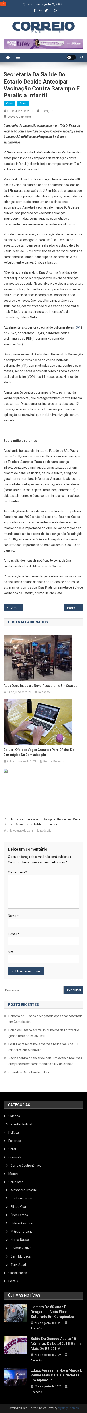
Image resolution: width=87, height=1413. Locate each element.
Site (11, 952)
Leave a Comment (19, 116)
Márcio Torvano (22, 1231)
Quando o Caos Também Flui (28, 1072)
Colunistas (15, 1182)
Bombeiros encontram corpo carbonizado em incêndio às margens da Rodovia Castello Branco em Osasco (17, 608)
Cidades (14, 1116)
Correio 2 (14, 1157)
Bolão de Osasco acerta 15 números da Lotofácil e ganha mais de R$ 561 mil (43, 1033)
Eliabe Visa (18, 1207)
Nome (13, 916)
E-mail (13, 934)
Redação (47, 111)
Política (13, 1132)
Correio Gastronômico (26, 1165)
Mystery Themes (68, 1408)
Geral (23, 103)
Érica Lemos (19, 1215)
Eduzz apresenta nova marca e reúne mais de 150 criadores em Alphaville (43, 1047)
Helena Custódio (22, 1223)
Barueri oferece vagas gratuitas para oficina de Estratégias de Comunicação (39, 752)
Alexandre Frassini (24, 1190)
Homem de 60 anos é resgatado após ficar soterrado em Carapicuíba (45, 1019)
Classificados (17, 1273)
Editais (13, 1281)
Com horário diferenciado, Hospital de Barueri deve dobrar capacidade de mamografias (42, 822)
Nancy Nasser (20, 1239)
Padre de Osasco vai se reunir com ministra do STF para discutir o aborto (75, 608)
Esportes (14, 1141)
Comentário (17, 872)
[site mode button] (71, 57)
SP (78, 327)
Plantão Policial (21, 1124)
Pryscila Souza (21, 1248)
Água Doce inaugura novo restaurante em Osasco (40, 685)
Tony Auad (18, 1264)
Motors (13, 1174)
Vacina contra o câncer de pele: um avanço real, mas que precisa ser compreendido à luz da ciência (45, 1061)
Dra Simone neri (22, 1198)
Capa (9, 103)
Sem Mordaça (21, 1256)
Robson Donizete (53, 761)
